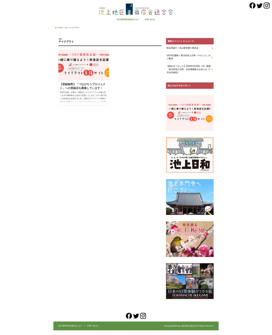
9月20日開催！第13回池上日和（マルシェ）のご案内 (189, 57)
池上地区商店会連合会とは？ (128, 19)
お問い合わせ (150, 19)
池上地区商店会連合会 (187, 326)
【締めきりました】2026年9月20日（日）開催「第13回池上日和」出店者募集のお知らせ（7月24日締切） (189, 69)
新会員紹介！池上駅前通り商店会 (182, 48)
